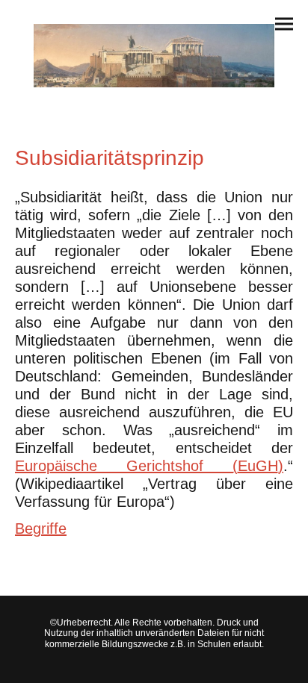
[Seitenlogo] (154, 55)
